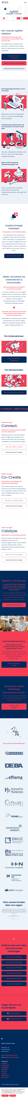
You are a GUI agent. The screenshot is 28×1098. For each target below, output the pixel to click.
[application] (14, 13)
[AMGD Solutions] (5, 2)
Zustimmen (5, 1095)
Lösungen (4, 1063)
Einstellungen (8, 1091)
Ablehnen (13, 1095)
